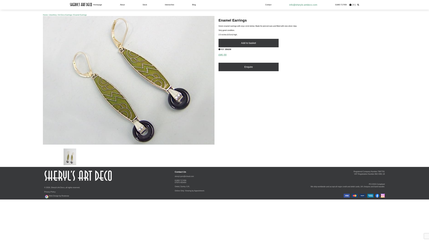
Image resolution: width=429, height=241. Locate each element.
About (122, 5)
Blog (194, 5)
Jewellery (53, 15)
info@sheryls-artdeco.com (303, 4)
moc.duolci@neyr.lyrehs (184, 176)
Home (45, 15)
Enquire (248, 66)
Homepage (97, 5)
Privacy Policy (50, 192)
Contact (268, 5)
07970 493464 (180, 182)
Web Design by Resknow (59, 196)
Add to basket (248, 43)
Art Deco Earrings (65, 15)
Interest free (169, 5)
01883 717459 (341, 5)
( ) (353, 5)
